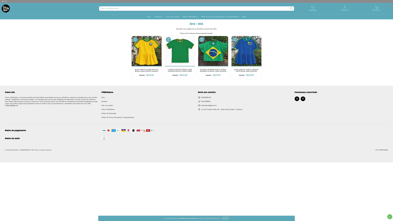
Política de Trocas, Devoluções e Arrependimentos (220, 17)
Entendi (225, 218)
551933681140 (206, 97)
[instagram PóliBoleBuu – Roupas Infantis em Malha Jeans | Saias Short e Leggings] (3, 1)
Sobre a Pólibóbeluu (190, 17)
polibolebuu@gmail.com (209, 105)
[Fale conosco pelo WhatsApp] (389, 216)
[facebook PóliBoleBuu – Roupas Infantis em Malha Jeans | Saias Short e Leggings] (6, 1)
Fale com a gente (172, 17)
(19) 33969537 (206, 101)
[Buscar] (291, 8)
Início (149, 17)
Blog (244, 17)
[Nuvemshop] (381, 150)
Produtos (158, 17)
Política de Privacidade (109, 113)
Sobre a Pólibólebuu (108, 109)
